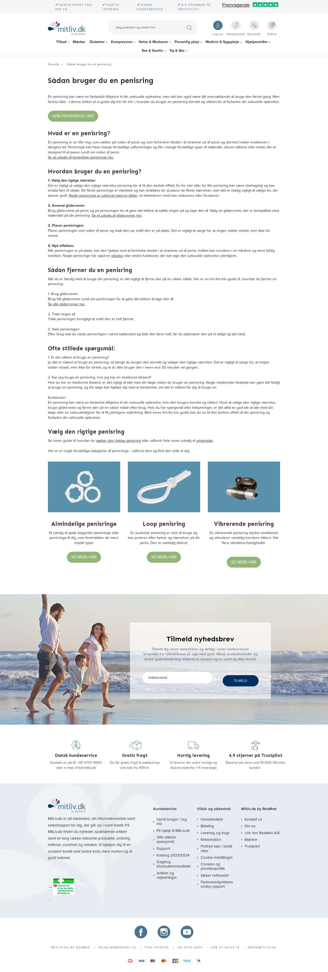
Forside (53, 64)
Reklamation (211, 839)
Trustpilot (252, 846)
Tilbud (61, 42)
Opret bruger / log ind (172, 821)
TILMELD (240, 681)
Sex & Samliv (152, 50)
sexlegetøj (204, 440)
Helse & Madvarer (153, 42)
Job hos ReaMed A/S (262, 833)
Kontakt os (253, 819)
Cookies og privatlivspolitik (213, 866)
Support (163, 848)
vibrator (117, 256)
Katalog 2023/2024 (173, 855)
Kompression (121, 42)
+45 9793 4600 (89, 762)
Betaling (207, 826)
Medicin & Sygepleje (222, 42)
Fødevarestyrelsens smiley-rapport (217, 884)
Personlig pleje (187, 42)
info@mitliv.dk (85, 768)
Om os (249, 826)
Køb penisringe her (73, 116)
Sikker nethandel (214, 875)
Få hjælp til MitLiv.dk (173, 830)
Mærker (79, 42)
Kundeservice (165, 809)
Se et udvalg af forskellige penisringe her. (81, 157)
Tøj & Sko (176, 50)
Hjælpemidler (256, 42)
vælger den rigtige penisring (118, 440)
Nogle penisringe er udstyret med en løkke (103, 195)
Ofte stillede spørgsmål (166, 839)
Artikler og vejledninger (167, 875)
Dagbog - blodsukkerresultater (174, 864)
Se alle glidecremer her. (66, 304)
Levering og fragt (215, 833)
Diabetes (97, 42)
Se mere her (84, 557)
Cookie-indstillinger (216, 857)
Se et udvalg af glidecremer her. (117, 215)
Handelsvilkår (212, 819)
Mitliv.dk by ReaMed (258, 809)
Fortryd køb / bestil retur (216, 848)
